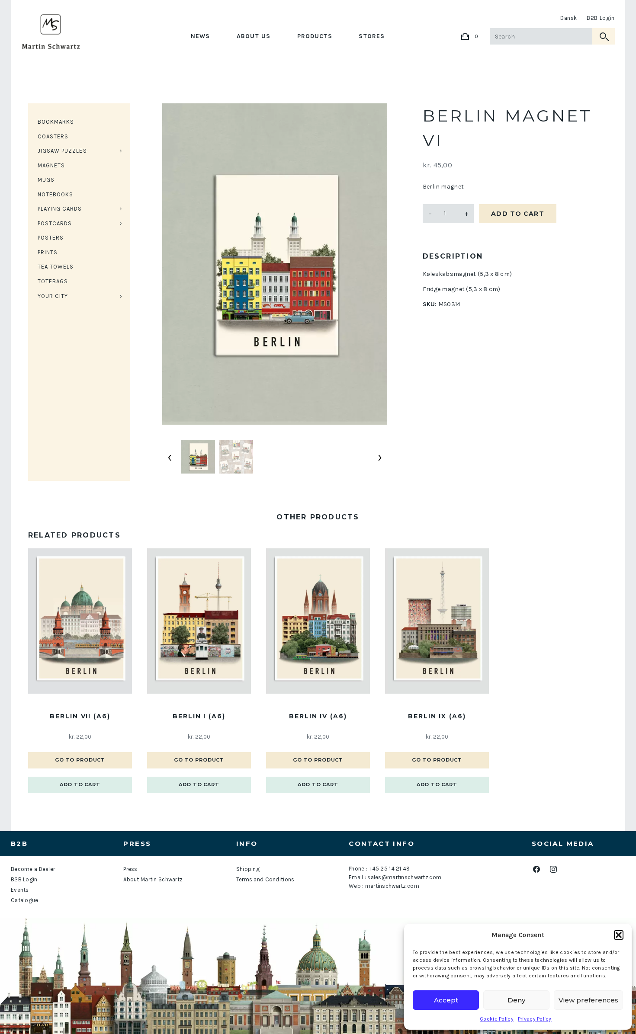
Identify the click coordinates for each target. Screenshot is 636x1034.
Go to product (80, 760)
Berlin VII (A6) (80, 716)
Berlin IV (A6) (318, 716)
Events (20, 890)
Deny (516, 1000)
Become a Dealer (33, 869)
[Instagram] (554, 869)
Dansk (568, 18)
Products (314, 36)
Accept (446, 1000)
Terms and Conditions (265, 879)
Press (130, 869)
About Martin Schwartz (153, 879)
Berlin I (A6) (199, 716)
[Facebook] (537, 869)
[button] (618, 935)
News (200, 36)
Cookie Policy (497, 1019)
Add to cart (517, 214)
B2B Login (601, 18)
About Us (253, 36)
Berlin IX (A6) (437, 716)
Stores (372, 36)
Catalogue (25, 900)
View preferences (588, 1000)
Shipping (248, 869)
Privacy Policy (535, 1019)
